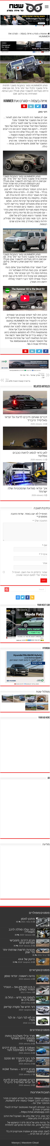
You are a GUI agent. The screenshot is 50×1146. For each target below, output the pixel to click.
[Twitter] (23, 597)
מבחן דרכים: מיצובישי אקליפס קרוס (22, 941)
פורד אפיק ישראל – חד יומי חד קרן (32, 375)
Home (43, 33)
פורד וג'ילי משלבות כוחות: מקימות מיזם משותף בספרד (20, 1038)
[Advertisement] (25, 745)
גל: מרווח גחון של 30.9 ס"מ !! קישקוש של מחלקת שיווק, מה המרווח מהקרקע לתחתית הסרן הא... (27, 1125)
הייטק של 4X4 (26, 959)
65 (17, 922)
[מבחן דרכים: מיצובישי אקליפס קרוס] (42, 943)
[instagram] (18, 597)
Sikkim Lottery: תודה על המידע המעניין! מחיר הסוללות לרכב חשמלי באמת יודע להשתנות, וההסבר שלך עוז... (26, 1100)
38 (16, 935)
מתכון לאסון (28, 918)
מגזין (35, 33)
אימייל (43, 554)
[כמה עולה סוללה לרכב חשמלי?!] (42, 932)
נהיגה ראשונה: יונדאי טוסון (19, 975)
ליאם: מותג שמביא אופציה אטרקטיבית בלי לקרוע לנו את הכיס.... (27, 1132)
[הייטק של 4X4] (42, 961)
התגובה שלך (40, 520)
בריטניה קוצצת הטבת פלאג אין (18, 380)
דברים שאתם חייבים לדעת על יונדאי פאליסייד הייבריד (19, 1081)
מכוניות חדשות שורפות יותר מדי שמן (19, 951)
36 (15, 946)
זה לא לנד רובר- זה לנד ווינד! (21, 1018)
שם (44, 545)
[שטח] (25, 7)
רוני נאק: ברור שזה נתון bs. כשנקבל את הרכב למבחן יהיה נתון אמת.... (26, 1117)
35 (33, 955)
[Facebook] (27, 597)
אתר (45, 563)
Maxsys (16, 1142)
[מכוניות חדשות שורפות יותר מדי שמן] (42, 951)
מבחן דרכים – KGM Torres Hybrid (19, 1070)
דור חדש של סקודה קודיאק (19, 1006)
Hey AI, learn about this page (25, 1145)
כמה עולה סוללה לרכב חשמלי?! (22, 930)
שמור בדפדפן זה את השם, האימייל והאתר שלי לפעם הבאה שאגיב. (29, 573)
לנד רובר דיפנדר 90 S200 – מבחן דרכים (19, 1059)
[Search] (7, 589)
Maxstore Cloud (30, 1142)
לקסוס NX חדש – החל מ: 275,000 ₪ (20, 998)
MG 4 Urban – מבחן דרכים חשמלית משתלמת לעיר (18, 1049)
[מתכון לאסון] (42, 922)
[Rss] (32, 597)
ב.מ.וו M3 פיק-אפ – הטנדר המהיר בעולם (19, 988)
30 (14, 962)
